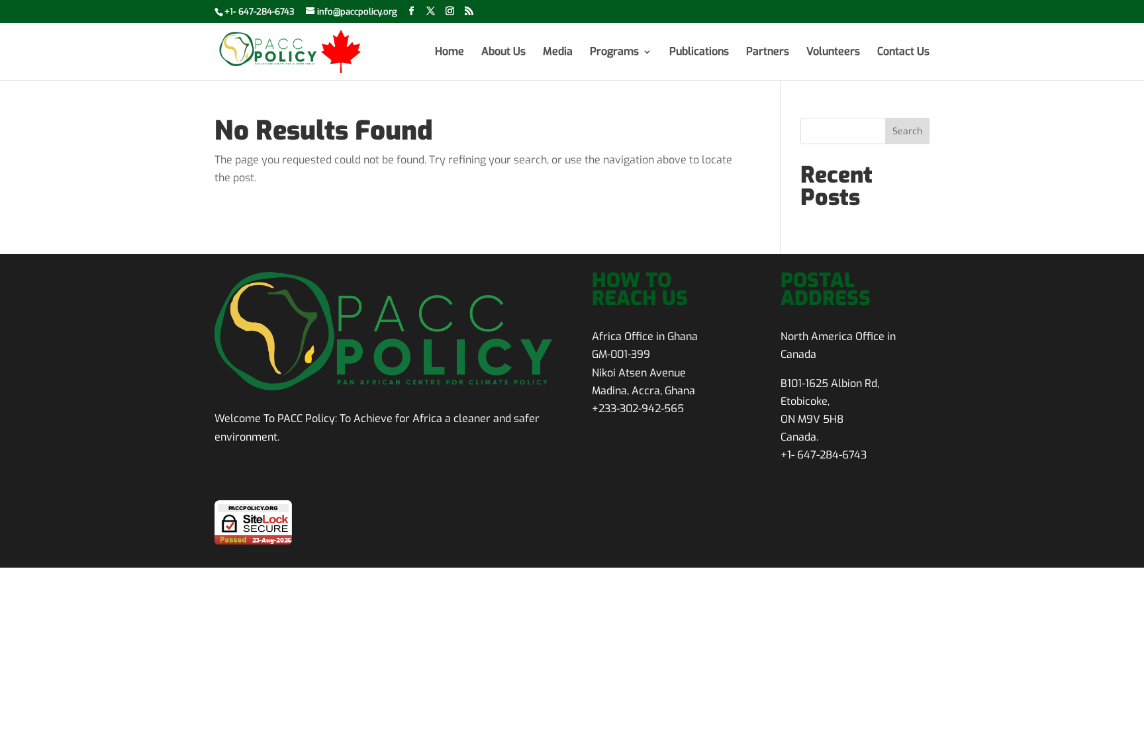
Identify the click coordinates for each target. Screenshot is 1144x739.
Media (558, 52)
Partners (767, 52)
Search (907, 131)
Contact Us (903, 52)
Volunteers (833, 52)
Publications (699, 52)
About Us (503, 52)
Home (449, 52)
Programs (614, 52)
